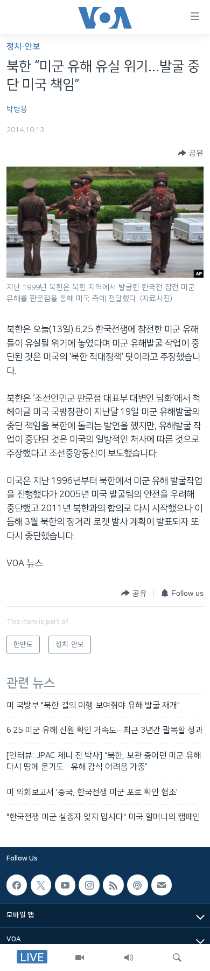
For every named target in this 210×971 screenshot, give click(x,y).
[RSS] (113, 885)
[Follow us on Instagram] (89, 885)
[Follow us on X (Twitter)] (41, 885)
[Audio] (129, 957)
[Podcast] (137, 885)
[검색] (177, 957)
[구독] (161, 885)
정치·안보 (23, 46)
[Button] (191, 153)
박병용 (16, 109)
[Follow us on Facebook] (16, 885)
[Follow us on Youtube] (65, 885)
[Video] (80, 957)
